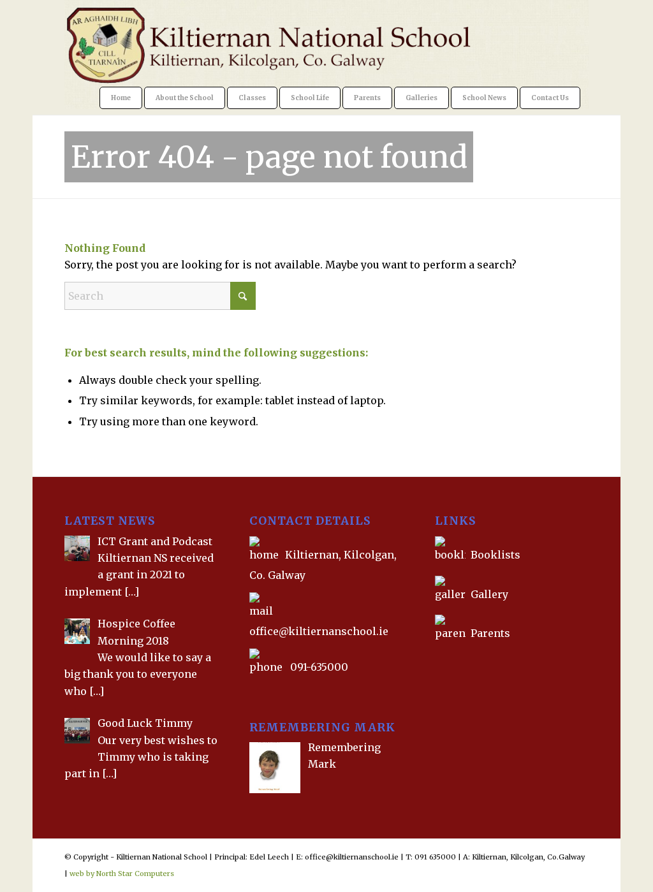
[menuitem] (120, 98)
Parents (490, 633)
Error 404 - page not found (269, 157)
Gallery (488, 594)
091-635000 (319, 667)
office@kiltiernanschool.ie (318, 631)
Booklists (495, 554)
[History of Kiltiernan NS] (436, 662)
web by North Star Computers (122, 873)
